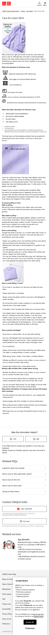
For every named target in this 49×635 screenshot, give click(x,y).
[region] (30, 606)
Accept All (30, 622)
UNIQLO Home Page (9, 574)
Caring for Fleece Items (10, 491)
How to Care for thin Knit (11, 480)
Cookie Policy (38, 616)
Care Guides (29, 11)
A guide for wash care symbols (13, 468)
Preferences (30, 628)
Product (23, 11)
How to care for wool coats (11, 485)
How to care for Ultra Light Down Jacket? (17, 474)
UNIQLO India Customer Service (10, 11)
